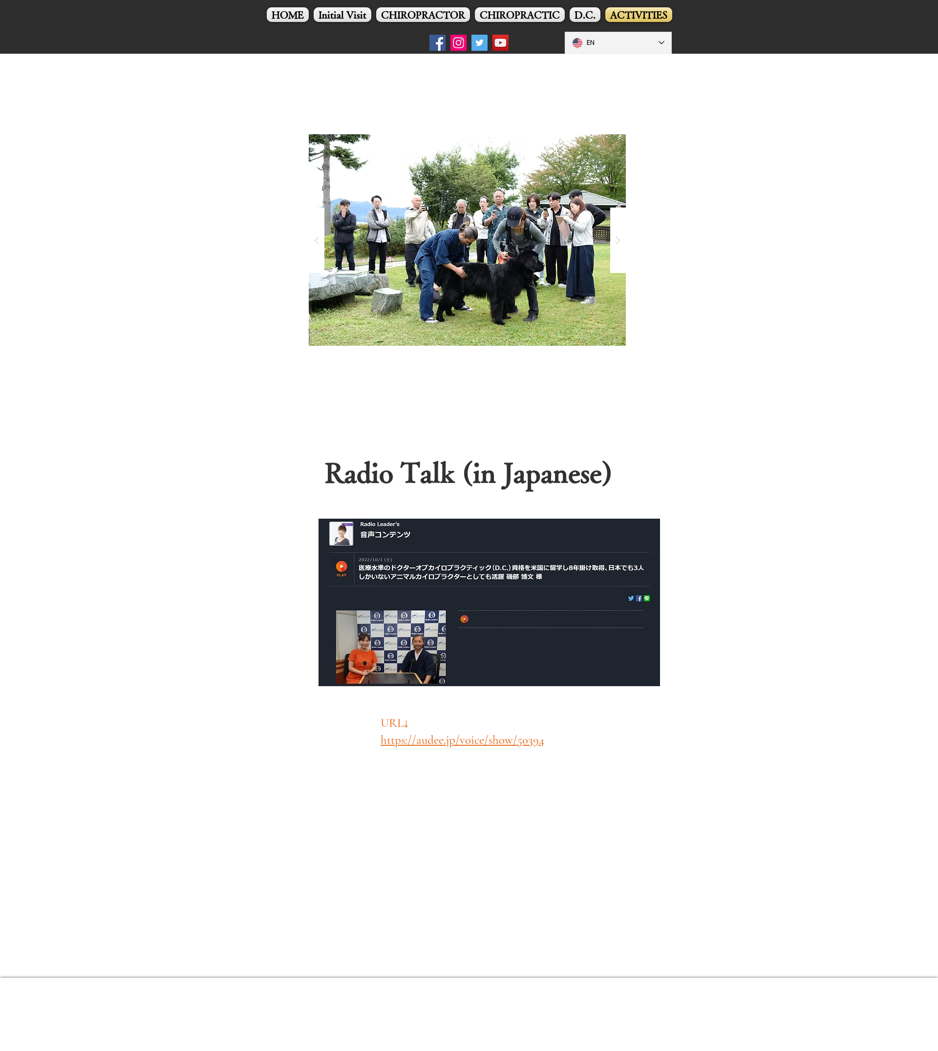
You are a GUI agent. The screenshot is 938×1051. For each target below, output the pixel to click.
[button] (467, 240)
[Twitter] (479, 43)
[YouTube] (500, 43)
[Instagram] (458, 43)
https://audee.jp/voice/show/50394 (462, 740)
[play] (603, 107)
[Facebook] (437, 43)
